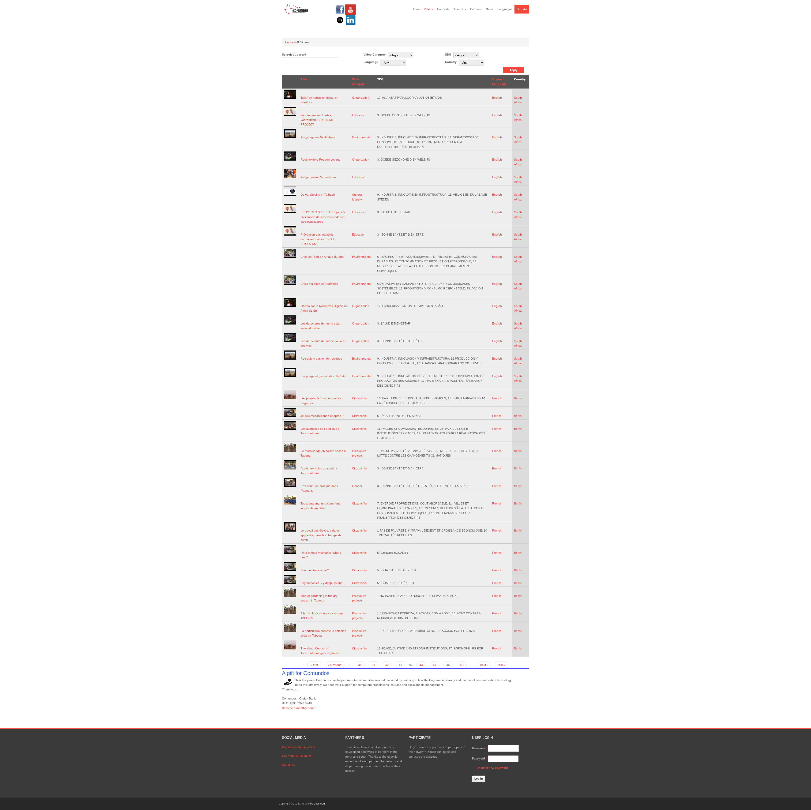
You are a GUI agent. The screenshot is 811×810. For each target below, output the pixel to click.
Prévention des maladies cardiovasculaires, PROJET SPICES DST (319, 239)
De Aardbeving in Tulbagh (318, 194)
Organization (360, 97)
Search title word (294, 54)
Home (416, 9)
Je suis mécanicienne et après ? (322, 415)
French (497, 398)
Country (451, 62)
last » (501, 665)
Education (358, 115)
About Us (460, 9)
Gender (357, 486)
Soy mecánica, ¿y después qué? (322, 583)
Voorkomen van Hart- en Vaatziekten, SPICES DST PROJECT (318, 119)
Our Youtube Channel (296, 756)
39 (373, 665)
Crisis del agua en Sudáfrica (319, 283)
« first (314, 665)
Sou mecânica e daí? (315, 570)
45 (448, 665)
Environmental (361, 137)
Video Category (374, 54)
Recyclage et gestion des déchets (323, 376)
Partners (476, 9)
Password (479, 758)
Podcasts (443, 9)
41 (400, 665)
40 (387, 665)
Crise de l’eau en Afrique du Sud (322, 256)
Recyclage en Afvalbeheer (318, 137)
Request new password (492, 767)
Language (370, 62)
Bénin (518, 398)
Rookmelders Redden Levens (320, 159)
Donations (288, 765)
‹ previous (334, 665)
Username (479, 748)
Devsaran (319, 803)
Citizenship (359, 398)
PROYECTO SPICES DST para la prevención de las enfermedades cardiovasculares (323, 216)
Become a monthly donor (299, 708)
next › (484, 665)
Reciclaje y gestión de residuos (321, 358)
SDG (448, 54)
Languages (504, 9)
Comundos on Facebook (298, 747)
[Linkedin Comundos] (350, 24)
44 (434, 665)
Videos (428, 9)
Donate (522, 9)
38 (360, 665)
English (497, 97)
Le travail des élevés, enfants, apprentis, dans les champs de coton (321, 535)
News (489, 9)
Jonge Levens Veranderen (318, 177)
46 (461, 665)
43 (421, 665)
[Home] (296, 13)
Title (304, 79)
